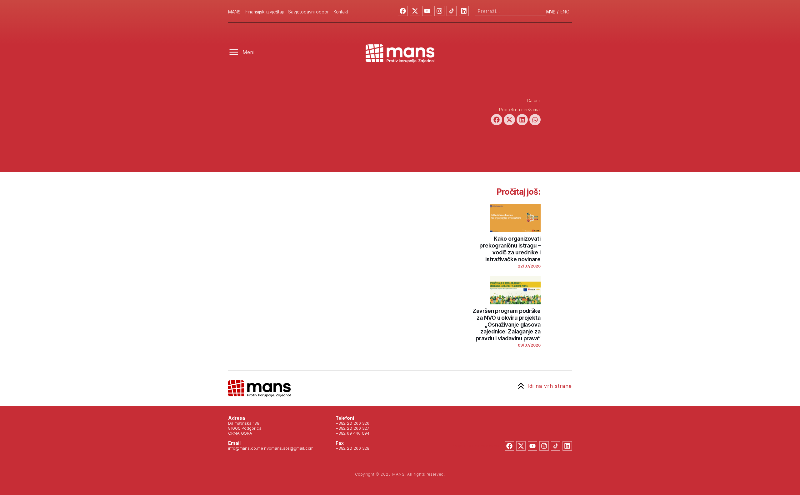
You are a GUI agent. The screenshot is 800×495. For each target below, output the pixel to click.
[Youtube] (427, 11)
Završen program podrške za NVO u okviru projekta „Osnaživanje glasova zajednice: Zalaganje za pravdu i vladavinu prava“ (506, 325)
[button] (496, 119)
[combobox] (510, 11)
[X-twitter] (415, 11)
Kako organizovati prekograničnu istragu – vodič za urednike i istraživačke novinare (510, 248)
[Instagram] (439, 11)
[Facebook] (403, 11)
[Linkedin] (463, 11)
